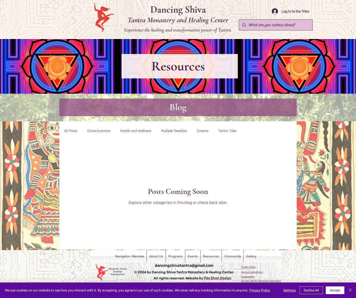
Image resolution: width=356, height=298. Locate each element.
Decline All (311, 290)
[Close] (350, 290)
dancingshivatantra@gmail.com (184, 265)
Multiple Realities (174, 131)
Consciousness (98, 131)
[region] (57, 68)
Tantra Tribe (227, 131)
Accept (335, 290)
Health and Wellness (135, 131)
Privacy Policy (259, 290)
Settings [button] (289, 290)
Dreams (203, 131)
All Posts (70, 131)
